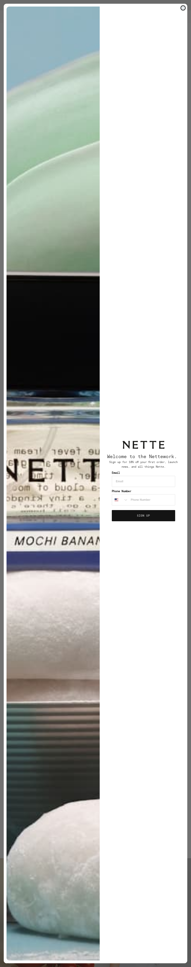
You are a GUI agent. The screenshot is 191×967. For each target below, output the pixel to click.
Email (116, 472)
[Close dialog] (183, 8)
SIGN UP (143, 515)
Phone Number (121, 491)
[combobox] (120, 499)
